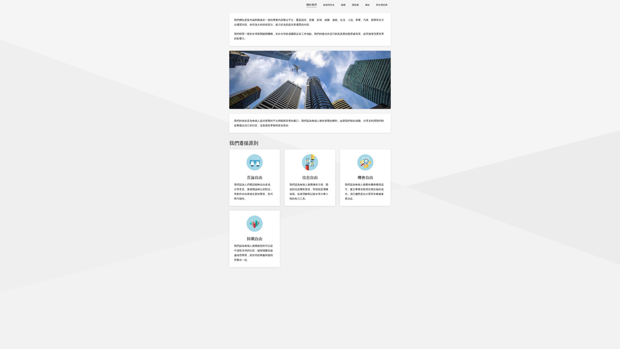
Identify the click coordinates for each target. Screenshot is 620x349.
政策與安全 (329, 5)
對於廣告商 (382, 5)
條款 (367, 5)
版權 (343, 5)
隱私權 (355, 5)
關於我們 (311, 4)
